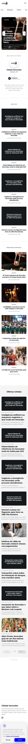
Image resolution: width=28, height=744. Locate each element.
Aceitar (20, 740)
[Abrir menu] (25, 3)
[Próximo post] (24, 33)
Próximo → (21, 651)
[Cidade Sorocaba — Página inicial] (5, 3)
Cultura (16, 10)
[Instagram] (2, 718)
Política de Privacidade (12, 736)
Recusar (8, 740)
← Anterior (6, 651)
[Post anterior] (3, 33)
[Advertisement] (14, 675)
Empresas (7, 10)
